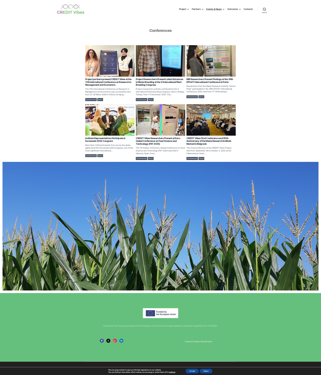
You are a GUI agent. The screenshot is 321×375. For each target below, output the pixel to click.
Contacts (248, 9)
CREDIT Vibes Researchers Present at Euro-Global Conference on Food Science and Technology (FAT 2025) (160, 120)
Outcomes (232, 9)
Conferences (91, 99)
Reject (206, 371)
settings (172, 372)
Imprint (209, 341)
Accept (192, 371)
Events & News (214, 9)
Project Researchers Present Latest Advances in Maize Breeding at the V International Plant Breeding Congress (160, 60)
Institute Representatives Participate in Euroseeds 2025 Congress (109, 120)
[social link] (102, 341)
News (100, 99)
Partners (196, 9)
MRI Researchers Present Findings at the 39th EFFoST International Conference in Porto (211, 60)
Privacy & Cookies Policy (195, 341)
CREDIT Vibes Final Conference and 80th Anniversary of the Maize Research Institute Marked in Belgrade (211, 120)
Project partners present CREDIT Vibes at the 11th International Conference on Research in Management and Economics (109, 60)
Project (182, 9)
